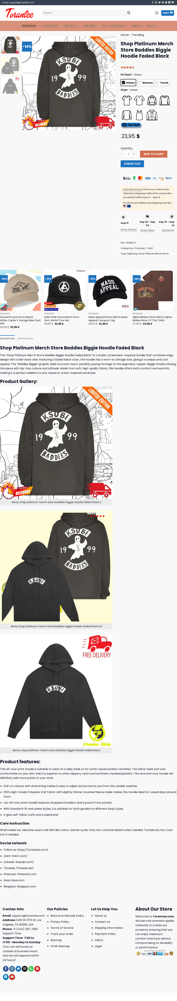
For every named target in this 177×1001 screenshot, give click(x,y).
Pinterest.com (26, 874)
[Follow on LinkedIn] (169, 2)
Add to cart (153, 154)
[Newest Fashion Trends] (20, 13)
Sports (70, 26)
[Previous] (28, 83)
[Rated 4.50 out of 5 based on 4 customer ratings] (147, 67)
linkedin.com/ (25, 862)
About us (101, 916)
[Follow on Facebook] (153, 2)
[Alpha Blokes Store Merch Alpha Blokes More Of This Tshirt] (153, 290)
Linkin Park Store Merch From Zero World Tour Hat (61, 318)
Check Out (132, 164)
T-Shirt (149, 248)
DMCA (99, 940)
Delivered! (168, 230)
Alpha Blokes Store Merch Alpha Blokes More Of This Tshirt (152, 318)
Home (125, 35)
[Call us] (31, 969)
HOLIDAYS (50, 26)
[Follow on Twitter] (160, 2)
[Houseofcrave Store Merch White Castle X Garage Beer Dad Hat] (20, 290)
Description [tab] (7, 338)
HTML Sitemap (60, 946)
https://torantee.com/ (32, 850)
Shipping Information (109, 928)
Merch (137, 26)
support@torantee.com (28, 916)
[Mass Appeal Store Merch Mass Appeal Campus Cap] (108, 290)
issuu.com (18, 880)
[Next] (109, 83)
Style (125, 90)
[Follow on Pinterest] (166, 2)
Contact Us (102, 922)
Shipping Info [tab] (25, 338)
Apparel (89, 26)
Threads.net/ (25, 868)
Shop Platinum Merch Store (153, 253)
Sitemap (56, 940)
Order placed (129, 229)
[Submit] (129, 13)
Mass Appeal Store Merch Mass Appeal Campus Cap (108, 318)
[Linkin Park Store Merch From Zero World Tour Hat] (64, 290)
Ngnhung (132, 253)
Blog (151, 26)
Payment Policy (105, 934)
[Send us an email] (163, 2)
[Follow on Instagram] (156, 2)
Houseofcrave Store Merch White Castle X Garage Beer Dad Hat (20, 320)
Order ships (148, 230)
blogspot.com (26, 886)
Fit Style (127, 74)
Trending (28, 26)
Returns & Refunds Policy (67, 916)
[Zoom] (26, 125)
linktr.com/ (19, 856)
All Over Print (114, 26)
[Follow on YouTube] (173, 2)
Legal (98, 946)
